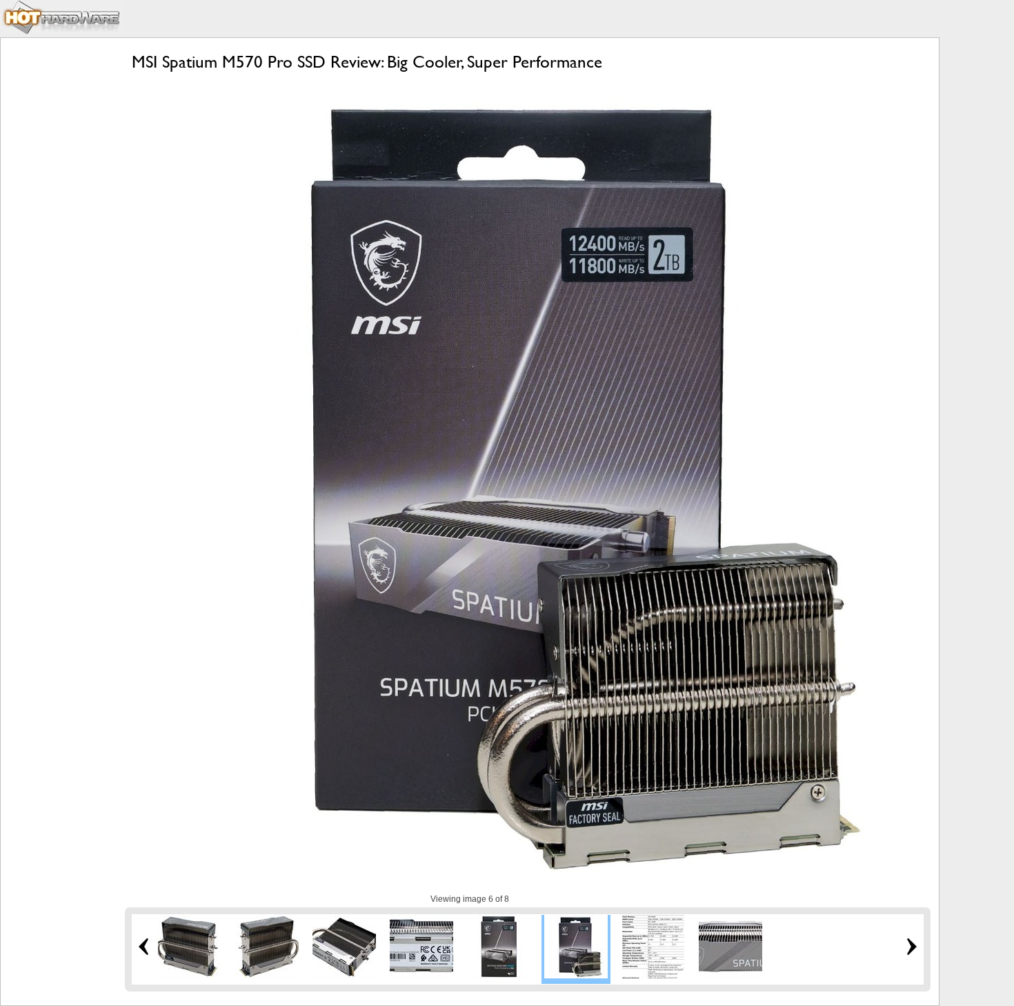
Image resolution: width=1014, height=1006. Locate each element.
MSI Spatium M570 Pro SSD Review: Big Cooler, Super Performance (367, 62)
